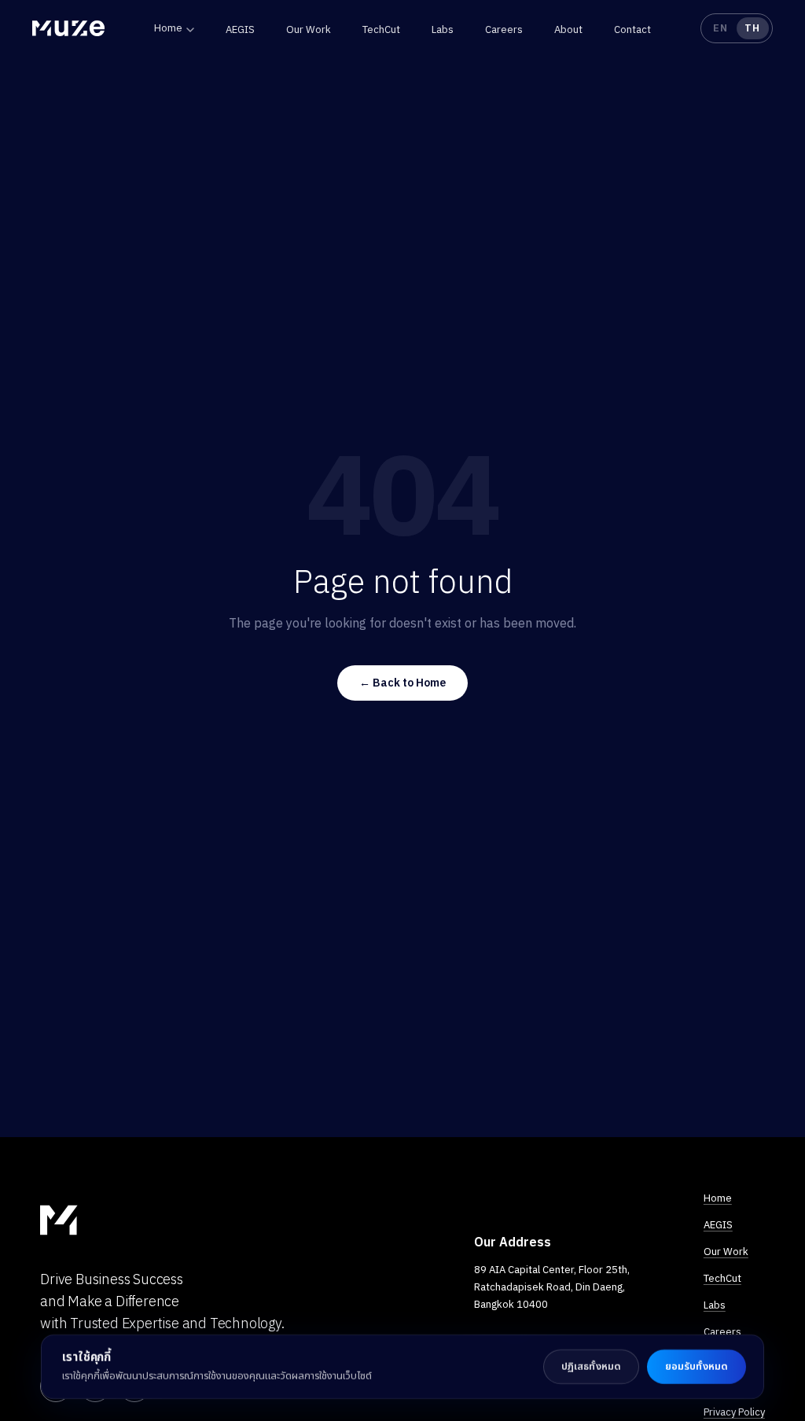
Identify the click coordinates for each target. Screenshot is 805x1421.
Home (168, 28)
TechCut (381, 29)
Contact (632, 29)
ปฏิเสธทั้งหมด (591, 1366)
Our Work (308, 29)
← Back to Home (402, 683)
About (568, 29)
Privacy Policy (734, 1412)
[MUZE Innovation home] (68, 28)
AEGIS (240, 29)
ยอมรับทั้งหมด (696, 1366)
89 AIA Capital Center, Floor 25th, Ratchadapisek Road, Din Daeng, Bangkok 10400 (552, 1287)
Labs (443, 29)
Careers (504, 29)
